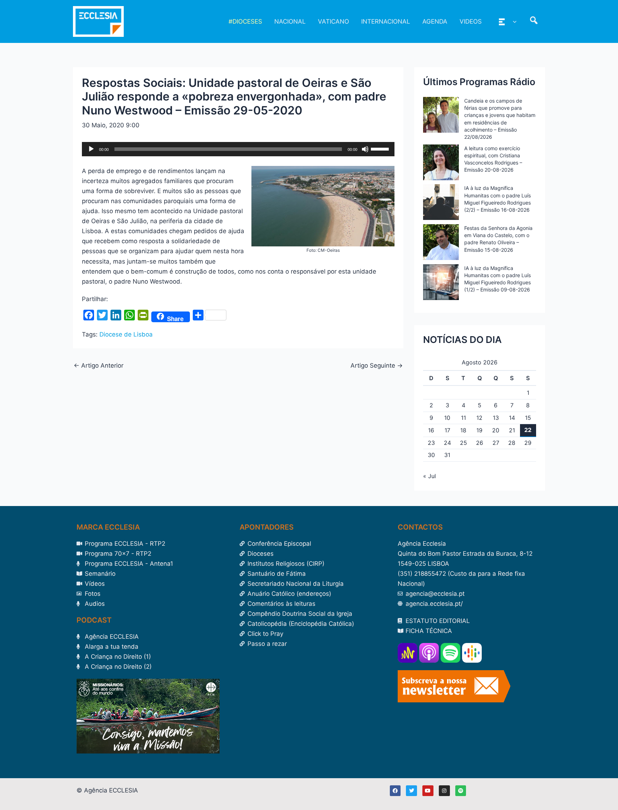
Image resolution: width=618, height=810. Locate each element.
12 (479, 417)
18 (463, 430)
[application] (238, 149)
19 (479, 430)
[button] (512, 21)
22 (527, 429)
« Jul (429, 476)
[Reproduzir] (91, 149)
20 (495, 430)
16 (431, 430)
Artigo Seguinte (376, 366)
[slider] (381, 148)
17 (447, 430)
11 (463, 417)
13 (496, 417)
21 (512, 430)
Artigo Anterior (98, 366)
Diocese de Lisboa (126, 334)
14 (512, 417)
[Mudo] (365, 149)
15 (528, 417)
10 (447, 417)
